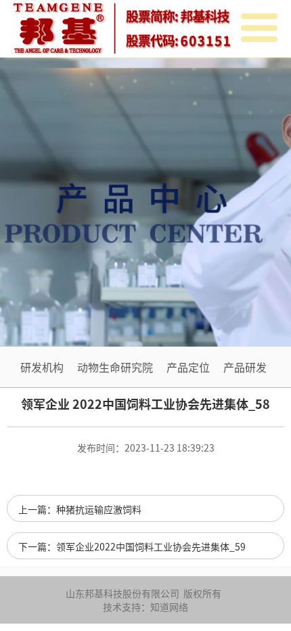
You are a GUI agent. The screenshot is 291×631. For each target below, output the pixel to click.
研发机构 (42, 367)
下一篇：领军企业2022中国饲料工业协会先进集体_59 (132, 546)
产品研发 (245, 367)
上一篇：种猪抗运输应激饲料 (79, 509)
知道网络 (169, 606)
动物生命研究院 (115, 367)
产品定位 (188, 367)
